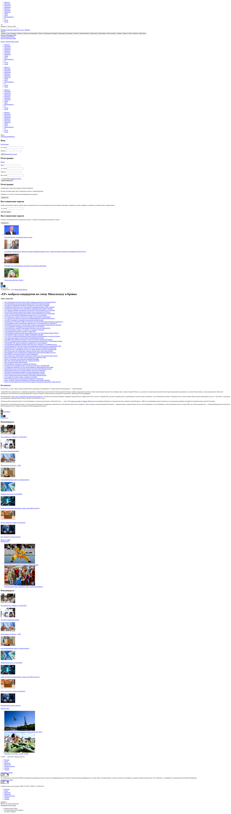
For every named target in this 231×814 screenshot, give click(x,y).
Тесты (6, 21)
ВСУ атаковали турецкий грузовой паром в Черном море (23, 320)
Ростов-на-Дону (111, 33)
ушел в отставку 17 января (79, 401)
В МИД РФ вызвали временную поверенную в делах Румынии (25, 343)
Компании (7, 7)
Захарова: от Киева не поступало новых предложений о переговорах (27, 317)
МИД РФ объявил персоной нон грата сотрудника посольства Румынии (28, 339)
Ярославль (143, 33)
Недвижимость (9, 17)
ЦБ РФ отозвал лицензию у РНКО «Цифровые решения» (23, 334)
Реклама (6, 760)
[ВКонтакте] (2, 286)
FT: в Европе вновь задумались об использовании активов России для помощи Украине (33, 341)
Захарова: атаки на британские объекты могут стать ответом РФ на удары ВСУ (30, 323)
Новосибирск (102, 33)
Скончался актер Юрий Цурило (16, 362)
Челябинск (135, 33)
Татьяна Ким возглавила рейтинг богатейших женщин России (25, 375)
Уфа (130, 33)
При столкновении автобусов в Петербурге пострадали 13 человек (26, 305)
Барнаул (20, 33)
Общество (7, 12)
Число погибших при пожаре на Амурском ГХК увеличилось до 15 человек (29, 310)
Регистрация (4, 144)
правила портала (16, 178)
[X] (4, 286)
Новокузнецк (93, 33)
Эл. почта (4, 147)
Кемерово (54, 33)
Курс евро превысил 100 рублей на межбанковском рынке (24, 338)
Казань (40, 33)
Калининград (47, 33)
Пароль (3, 151)
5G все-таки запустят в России (13, 280)
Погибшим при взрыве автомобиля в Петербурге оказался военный (27, 304)
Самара (119, 33)
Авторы (6, 768)
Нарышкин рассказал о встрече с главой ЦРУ (20, 331)
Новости (7, 2)
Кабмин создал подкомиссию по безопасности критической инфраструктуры (30, 352)
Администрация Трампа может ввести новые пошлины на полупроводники (29, 313)
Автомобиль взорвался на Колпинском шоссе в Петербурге (24, 326)
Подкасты (7, 5)
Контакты (7, 763)
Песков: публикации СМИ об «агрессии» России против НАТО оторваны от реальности (33, 321)
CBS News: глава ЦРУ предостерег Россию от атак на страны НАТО (27, 328)
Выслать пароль (5, 212)
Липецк (76, 33)
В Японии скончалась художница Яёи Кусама (20, 364)
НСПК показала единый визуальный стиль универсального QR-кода (27, 312)
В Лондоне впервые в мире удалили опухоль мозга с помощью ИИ (26, 365)
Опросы (6, 769)
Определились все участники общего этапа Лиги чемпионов (25, 370)
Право (6, 13)
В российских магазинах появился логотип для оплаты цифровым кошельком (30, 347)
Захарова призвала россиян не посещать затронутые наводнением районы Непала (31, 333)
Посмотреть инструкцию (8, 805)
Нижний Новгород (84, 33)
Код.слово (4, 175)
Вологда (26, 33)
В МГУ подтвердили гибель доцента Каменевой (21, 354)
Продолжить (4, 197)
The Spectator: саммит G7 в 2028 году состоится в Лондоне (24, 330)
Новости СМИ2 (5, 540)
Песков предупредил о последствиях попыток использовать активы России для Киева (32, 325)
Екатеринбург (33, 33)
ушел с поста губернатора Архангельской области (26, 396)
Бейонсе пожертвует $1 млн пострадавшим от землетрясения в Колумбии (28, 367)
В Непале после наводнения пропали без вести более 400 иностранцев (28, 369)
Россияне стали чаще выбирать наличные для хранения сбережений (25, 266)
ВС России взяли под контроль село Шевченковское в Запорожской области (29, 318)
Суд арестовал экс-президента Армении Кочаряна (21, 359)
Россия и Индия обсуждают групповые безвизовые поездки (24, 373)
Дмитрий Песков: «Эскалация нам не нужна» (18, 237)
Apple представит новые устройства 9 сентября (20, 377)
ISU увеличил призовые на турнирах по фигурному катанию (27, 380)
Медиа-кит (7, 764)
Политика (7, 10)
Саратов (125, 33)
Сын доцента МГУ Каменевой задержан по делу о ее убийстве (25, 315)
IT (5, 18)
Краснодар (62, 33)
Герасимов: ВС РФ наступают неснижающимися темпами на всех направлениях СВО (32, 346)
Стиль (6, 20)
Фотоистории (5, 541)
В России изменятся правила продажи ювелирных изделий (24, 372)
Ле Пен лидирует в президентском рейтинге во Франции (23, 378)
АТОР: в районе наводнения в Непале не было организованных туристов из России (32, 336)
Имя (2, 165)
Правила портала (9, 766)
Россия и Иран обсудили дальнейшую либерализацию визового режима (28, 308)
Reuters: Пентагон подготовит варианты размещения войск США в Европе (29, 307)
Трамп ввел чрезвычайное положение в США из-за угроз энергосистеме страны (30, 356)
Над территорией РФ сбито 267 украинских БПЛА (21, 360)
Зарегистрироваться (7, 180)
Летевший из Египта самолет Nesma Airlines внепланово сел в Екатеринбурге (30, 302)
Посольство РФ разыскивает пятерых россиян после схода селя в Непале (28, 351)
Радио (6, 761)
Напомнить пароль (11, 154)
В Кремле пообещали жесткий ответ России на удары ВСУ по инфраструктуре (30, 344)
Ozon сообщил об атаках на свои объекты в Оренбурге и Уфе (25, 357)
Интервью (7, 4)
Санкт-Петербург (11, 33)
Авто (5, 15)
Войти (3, 154)
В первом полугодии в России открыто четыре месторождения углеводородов (32, 382)
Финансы (7, 8)
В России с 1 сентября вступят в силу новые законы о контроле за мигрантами (30, 349)
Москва (3, 33)
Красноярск (69, 33)
